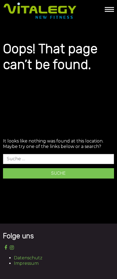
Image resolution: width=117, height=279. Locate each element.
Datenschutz (28, 257)
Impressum (26, 263)
